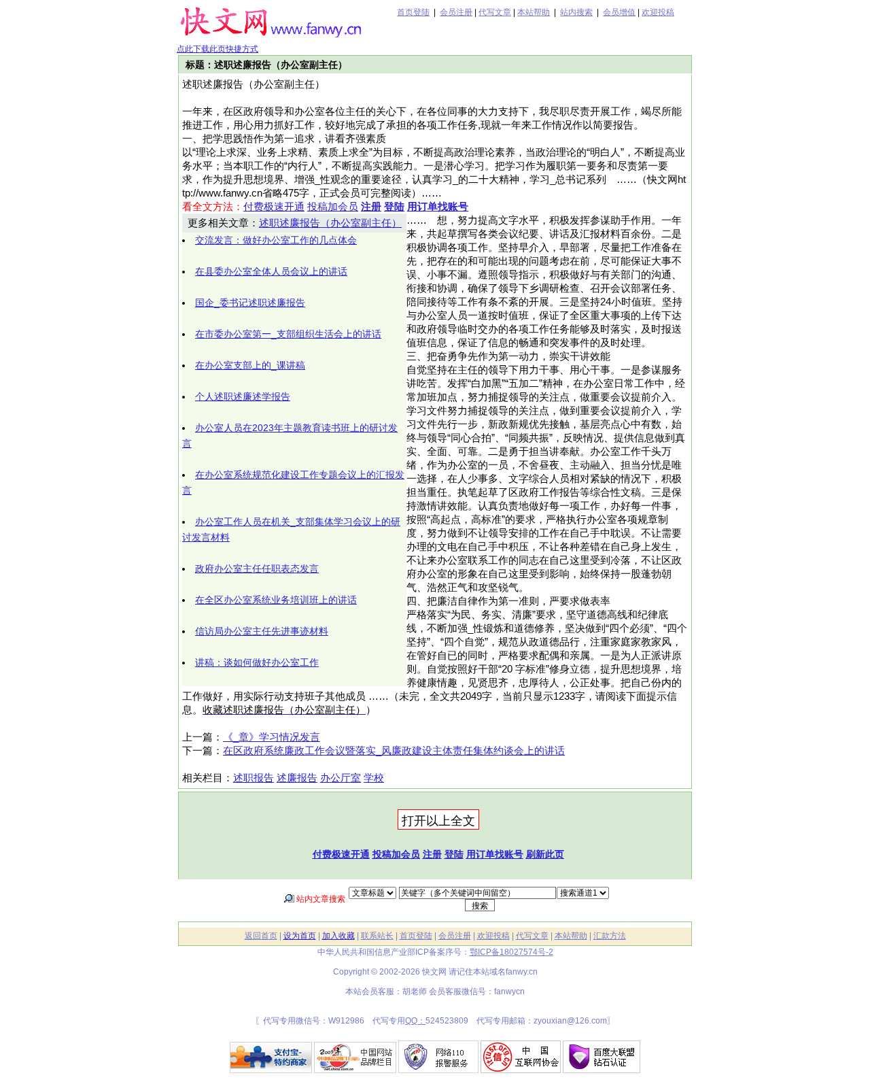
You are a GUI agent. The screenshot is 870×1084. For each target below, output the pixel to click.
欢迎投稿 (658, 12)
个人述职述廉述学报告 (242, 396)
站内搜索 (576, 12)
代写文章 (494, 12)
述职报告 (253, 778)
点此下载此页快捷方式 (217, 49)
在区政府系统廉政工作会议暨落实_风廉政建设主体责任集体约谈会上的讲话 (394, 750)
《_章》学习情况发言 (271, 737)
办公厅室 (340, 778)
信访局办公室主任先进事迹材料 (261, 631)
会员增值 (619, 12)
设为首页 (299, 936)
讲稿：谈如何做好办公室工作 (257, 662)
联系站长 (377, 936)
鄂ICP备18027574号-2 (511, 952)
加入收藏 (338, 936)
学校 (374, 778)
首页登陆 (413, 12)
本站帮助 (533, 12)
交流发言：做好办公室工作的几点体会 (276, 240)
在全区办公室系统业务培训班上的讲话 (276, 599)
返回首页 (261, 936)
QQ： (415, 1021)
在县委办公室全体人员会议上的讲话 (271, 271)
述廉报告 (297, 778)
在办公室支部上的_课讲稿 (250, 365)
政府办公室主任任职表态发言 (257, 568)
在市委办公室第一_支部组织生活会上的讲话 (288, 333)
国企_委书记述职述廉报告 (250, 302)
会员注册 (456, 12)
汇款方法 (609, 936)
